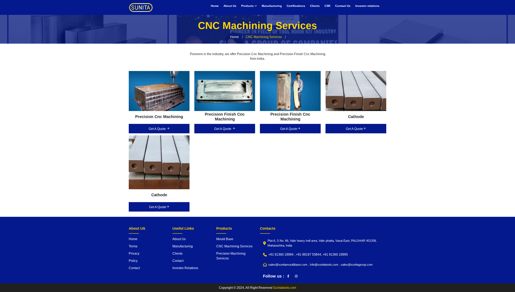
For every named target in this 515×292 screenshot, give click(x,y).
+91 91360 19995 (335, 254)
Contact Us (342, 5)
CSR (327, 5)
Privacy (134, 253)
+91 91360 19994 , (282, 254)
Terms (133, 246)
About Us (230, 5)
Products (247, 5)
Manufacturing (272, 5)
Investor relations (367, 5)
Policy (133, 260)
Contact (134, 268)
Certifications (296, 5)
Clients (315, 5)
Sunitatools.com (284, 287)
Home (215, 5)
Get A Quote (158, 129)
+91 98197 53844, (309, 254)
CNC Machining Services (234, 246)
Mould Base (224, 239)
